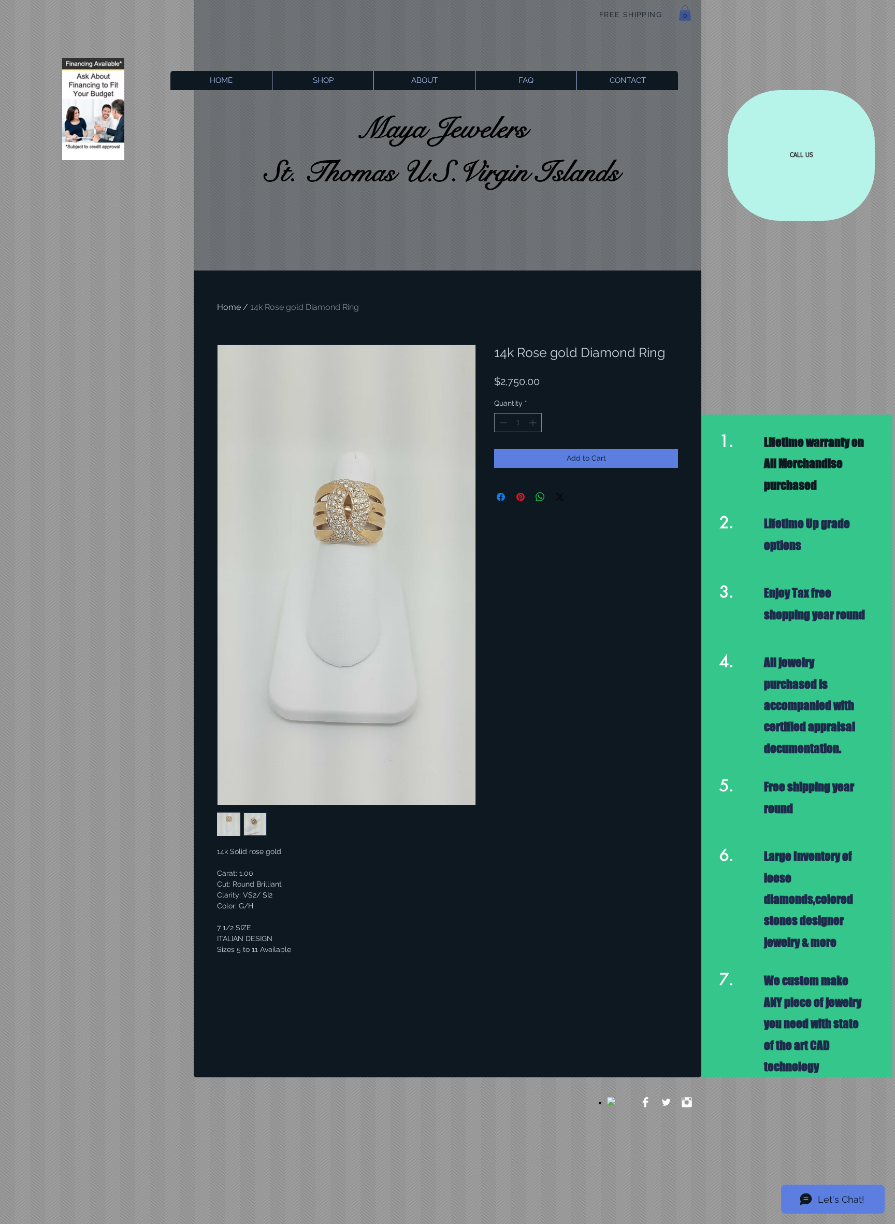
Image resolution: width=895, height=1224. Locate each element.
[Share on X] (560, 497)
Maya (391, 128)
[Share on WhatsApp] (540, 497)
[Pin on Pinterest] (520, 497)
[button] (685, 13)
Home (229, 307)
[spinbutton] (518, 423)
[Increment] (533, 423)
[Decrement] (502, 423)
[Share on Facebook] (501, 497)
